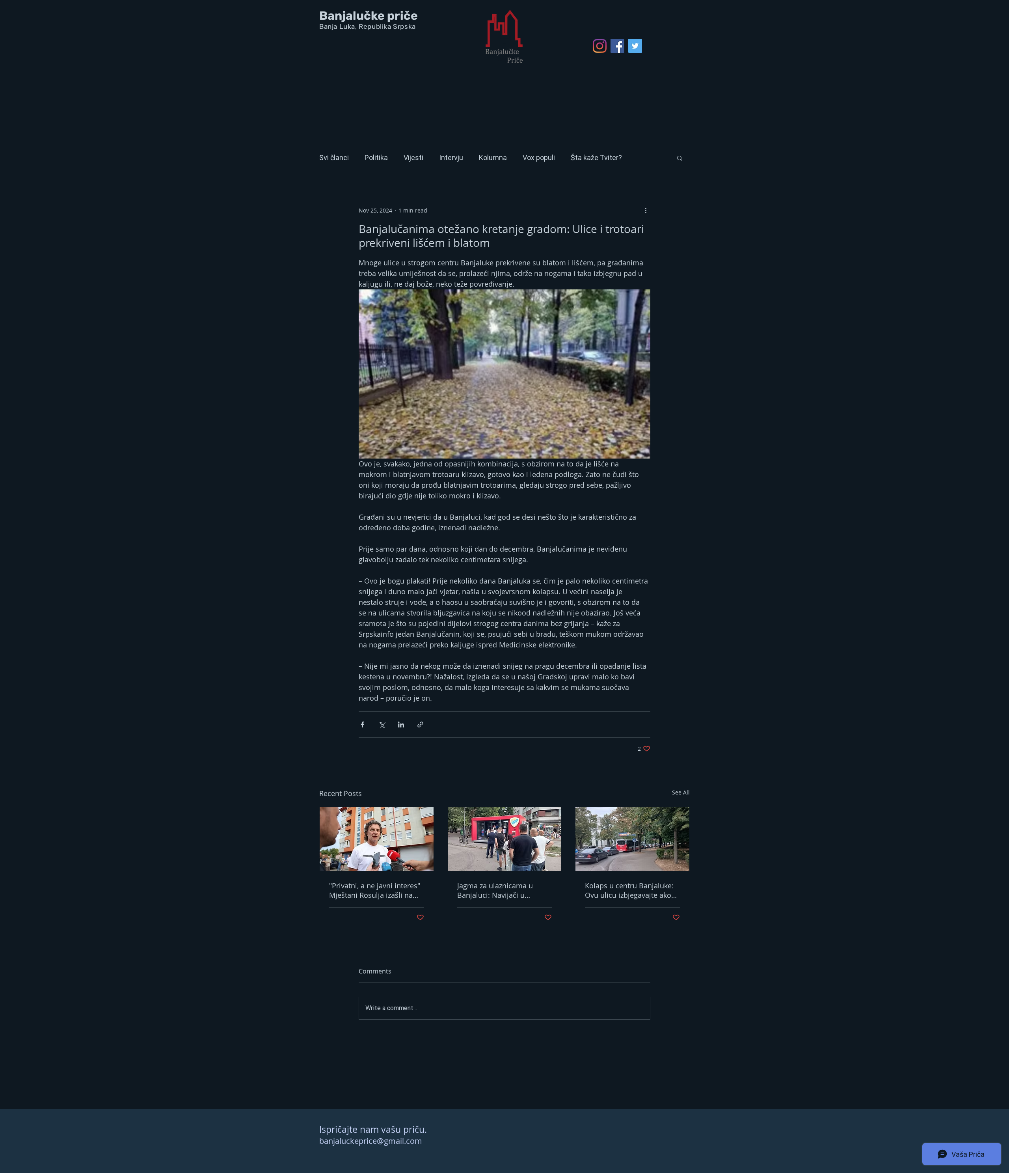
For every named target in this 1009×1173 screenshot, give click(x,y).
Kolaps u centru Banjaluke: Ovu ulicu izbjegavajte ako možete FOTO (629, 890)
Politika (376, 157)
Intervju (451, 157)
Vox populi (539, 157)
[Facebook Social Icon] (617, 46)
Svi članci (334, 157)
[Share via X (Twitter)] (381, 724)
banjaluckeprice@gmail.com (370, 1141)
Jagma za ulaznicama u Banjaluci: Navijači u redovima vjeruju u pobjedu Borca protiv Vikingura (503, 890)
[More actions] (645, 210)
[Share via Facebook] (362, 724)
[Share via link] (420, 724)
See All (681, 792)
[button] (679, 158)
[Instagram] (600, 46)
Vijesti (413, 157)
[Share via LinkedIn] (401, 724)
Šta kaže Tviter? (596, 157)
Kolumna (493, 157)
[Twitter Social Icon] (635, 46)
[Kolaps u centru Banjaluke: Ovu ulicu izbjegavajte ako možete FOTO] (632, 839)
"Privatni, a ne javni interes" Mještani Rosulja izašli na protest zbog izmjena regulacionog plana (374, 890)
